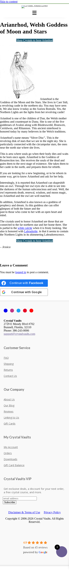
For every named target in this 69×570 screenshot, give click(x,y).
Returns (8, 370)
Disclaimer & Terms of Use (24, 512)
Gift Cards (9, 423)
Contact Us (10, 376)
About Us (9, 399)
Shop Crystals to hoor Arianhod (34, 40)
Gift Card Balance (14, 465)
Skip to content (8, 1)
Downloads (10, 459)
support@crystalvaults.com (19, 333)
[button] (1, 566)
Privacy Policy (52, 512)
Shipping (9, 364)
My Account (11, 447)
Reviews (8, 411)
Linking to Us (11, 417)
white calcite (25, 228)
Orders (8, 453)
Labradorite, (31, 231)
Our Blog (9, 405)
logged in (20, 272)
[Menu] (34, 12)
